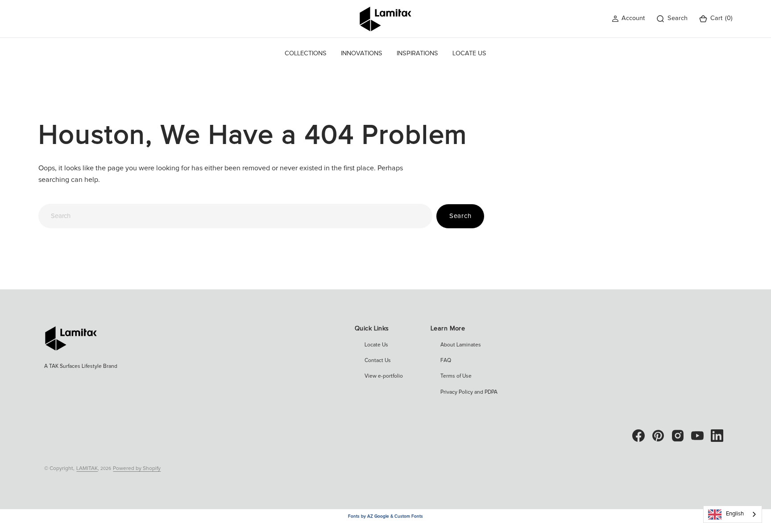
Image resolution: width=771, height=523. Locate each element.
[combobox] (235, 216)
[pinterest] (658, 435)
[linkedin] (717, 435)
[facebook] (638, 435)
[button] (628, 18)
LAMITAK (87, 468)
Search (460, 216)
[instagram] (678, 435)
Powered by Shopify (137, 468)
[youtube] (697, 435)
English (735, 514)
